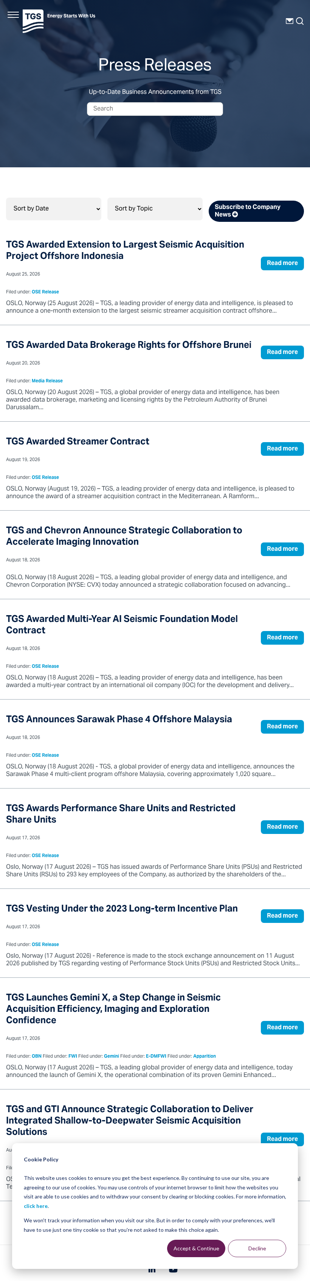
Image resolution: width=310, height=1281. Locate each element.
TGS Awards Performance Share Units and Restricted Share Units (121, 814)
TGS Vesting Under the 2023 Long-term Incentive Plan (122, 909)
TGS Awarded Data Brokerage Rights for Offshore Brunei (128, 345)
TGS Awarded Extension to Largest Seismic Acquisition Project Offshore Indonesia (125, 251)
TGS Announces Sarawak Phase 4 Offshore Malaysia (119, 720)
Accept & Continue (196, 1248)
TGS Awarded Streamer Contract (77, 442)
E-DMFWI (156, 1057)
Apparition (204, 1057)
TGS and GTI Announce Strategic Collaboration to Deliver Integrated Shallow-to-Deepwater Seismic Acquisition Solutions (129, 1121)
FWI (72, 1057)
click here (36, 1206)
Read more (282, 263)
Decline (257, 1248)
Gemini (111, 1057)
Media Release (47, 381)
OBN (37, 1057)
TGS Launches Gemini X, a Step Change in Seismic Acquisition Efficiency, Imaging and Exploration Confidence (113, 1010)
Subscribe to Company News (248, 211)
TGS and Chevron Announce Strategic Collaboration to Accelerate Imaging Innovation (124, 537)
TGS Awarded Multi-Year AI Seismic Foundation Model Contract (122, 625)
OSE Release (45, 292)
